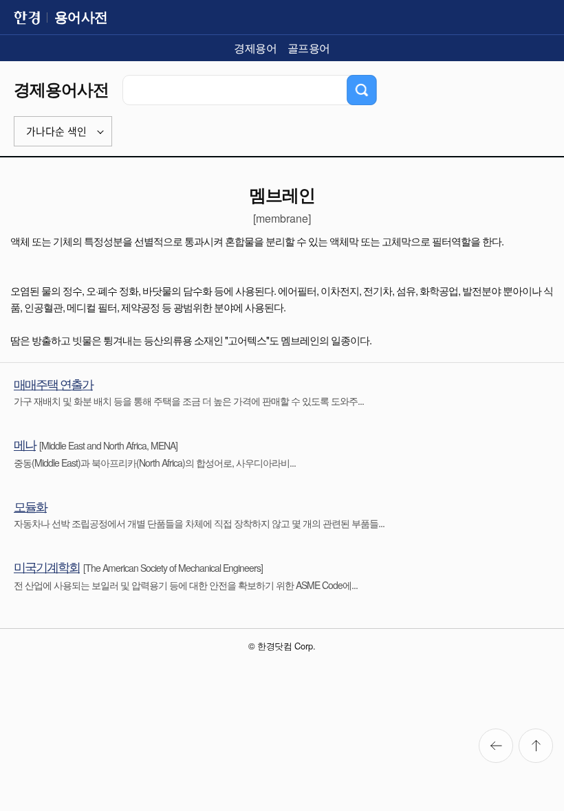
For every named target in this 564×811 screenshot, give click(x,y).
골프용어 (309, 48)
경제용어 (255, 48)
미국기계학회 (47, 566)
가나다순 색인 (56, 131)
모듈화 (30, 506)
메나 (25, 444)
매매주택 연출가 (53, 383)
